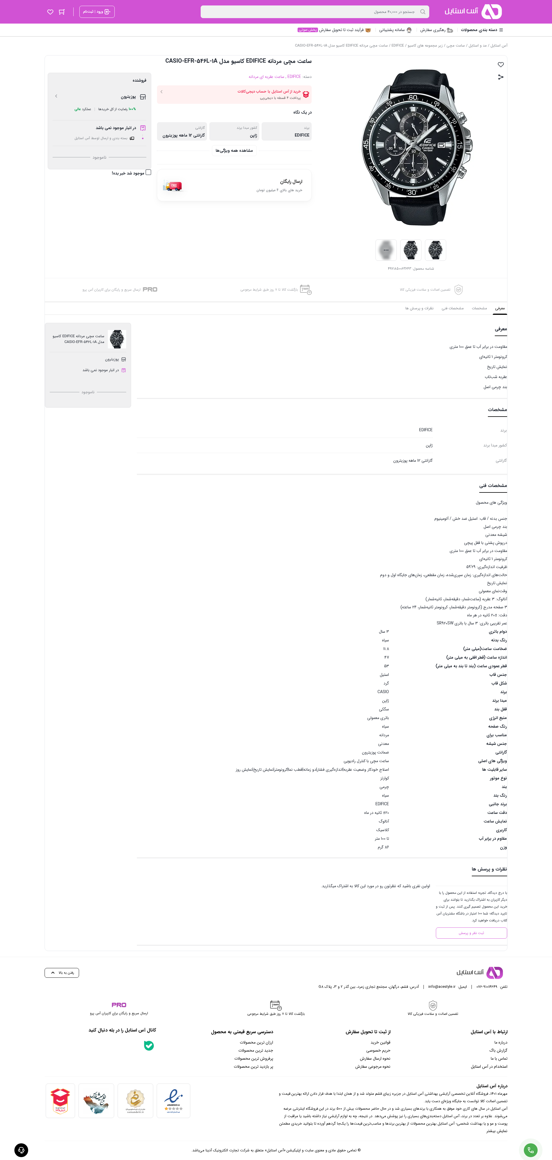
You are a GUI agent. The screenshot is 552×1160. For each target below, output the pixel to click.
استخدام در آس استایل (489, 1066)
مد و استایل (478, 46)
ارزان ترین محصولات (256, 1042)
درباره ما (500, 1042)
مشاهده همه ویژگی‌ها (234, 150)
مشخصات (479, 308)
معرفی (500, 308)
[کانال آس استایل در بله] (149, 1045)
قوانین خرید (380, 1042)
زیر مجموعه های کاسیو (425, 46)
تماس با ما (499, 1058)
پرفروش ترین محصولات (253, 1058)
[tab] (500, 308)
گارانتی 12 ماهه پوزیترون (183, 135)
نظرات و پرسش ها (419, 308)
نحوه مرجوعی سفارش (372, 1066)
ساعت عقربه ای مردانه (266, 77)
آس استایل (498, 46)
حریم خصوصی (378, 1050)
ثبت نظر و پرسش (471, 933)
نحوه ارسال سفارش (375, 1058)
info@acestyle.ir (441, 987)
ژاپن (253, 135)
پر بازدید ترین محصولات (253, 1066)
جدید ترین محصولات (255, 1050)
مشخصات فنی (453, 308)
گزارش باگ (498, 1050)
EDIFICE (398, 46)
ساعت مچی (455, 46)
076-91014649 (486, 987)
